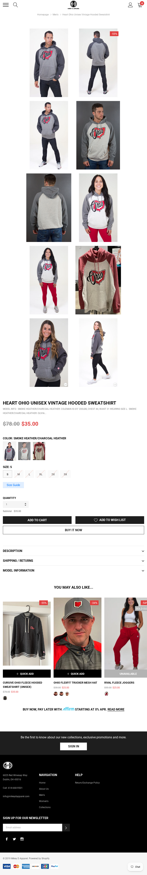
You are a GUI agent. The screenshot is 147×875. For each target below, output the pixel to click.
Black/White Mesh (61, 694)
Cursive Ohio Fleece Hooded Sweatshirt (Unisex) (22, 684)
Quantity (9, 497)
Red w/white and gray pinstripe (106, 694)
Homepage (43, 14)
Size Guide (13, 485)
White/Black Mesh (67, 694)
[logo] (73, 5)
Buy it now (73, 530)
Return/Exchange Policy (87, 782)
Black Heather (5, 698)
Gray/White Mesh (56, 694)
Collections (45, 807)
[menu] (6, 5)
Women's (43, 801)
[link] (27, 633)
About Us (44, 789)
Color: (34, 438)
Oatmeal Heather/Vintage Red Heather (39, 451)
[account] (130, 4)
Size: (7, 467)
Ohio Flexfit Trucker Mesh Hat (75, 682)
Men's (55, 14)
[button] (66, 827)
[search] (15, 4)
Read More (116, 709)
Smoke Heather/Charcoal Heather (9, 451)
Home (42, 782)
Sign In (73, 746)
